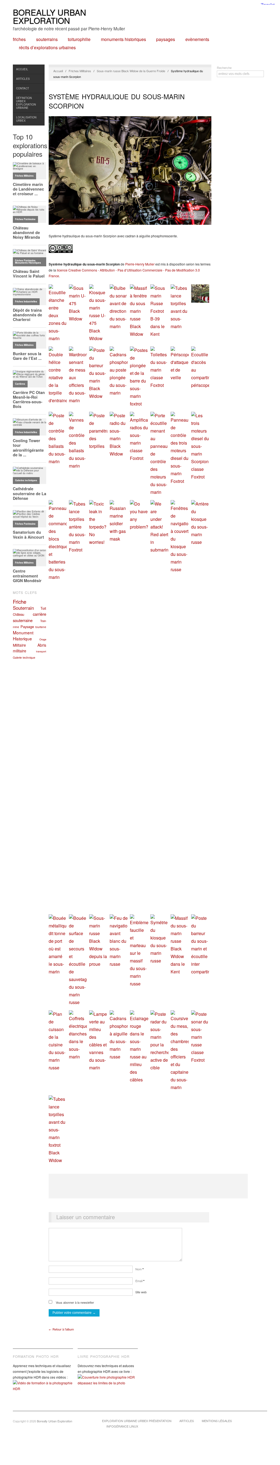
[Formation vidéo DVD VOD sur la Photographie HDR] (43, 1390)
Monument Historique (23, 635)
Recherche (224, 67)
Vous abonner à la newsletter (74, 1302)
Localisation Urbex (26, 118)
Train (43, 621)
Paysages (165, 39)
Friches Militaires (80, 71)
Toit (43, 608)
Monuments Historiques (123, 39)
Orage (42, 639)
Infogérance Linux (122, 1426)
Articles (23, 79)
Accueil (22, 69)
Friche (19, 601)
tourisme (40, 627)
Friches (19, 39)
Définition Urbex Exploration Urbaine (26, 103)
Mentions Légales (217, 1421)
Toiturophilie (79, 39)
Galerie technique (24, 657)
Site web (141, 1292)
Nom (139, 1269)
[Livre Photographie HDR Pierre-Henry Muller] (108, 1384)
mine (16, 627)
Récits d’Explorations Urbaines (47, 47)
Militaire (19, 645)
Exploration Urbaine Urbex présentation (136, 1421)
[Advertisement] (148, 1186)
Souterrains (47, 39)
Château (18, 614)
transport (41, 651)
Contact (22, 88)
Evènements (197, 39)
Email (139, 1281)
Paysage (27, 626)
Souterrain (23, 608)
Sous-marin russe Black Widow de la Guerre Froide (131, 71)
